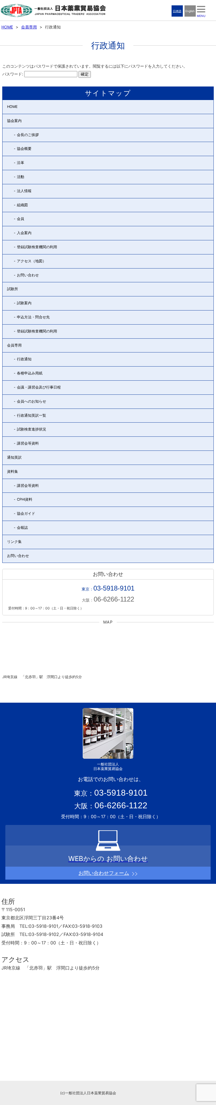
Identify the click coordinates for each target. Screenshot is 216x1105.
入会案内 (24, 233)
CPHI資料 (24, 499)
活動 (20, 177)
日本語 (177, 11)
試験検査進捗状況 (31, 429)
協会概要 (24, 149)
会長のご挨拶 (28, 135)
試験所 (12, 289)
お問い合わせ (28, 275)
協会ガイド (26, 513)
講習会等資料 (28, 443)
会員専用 (29, 27)
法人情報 (24, 191)
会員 (20, 219)
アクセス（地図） (31, 261)
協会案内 (14, 121)
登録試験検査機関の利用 (37, 247)
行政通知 (24, 359)
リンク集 (14, 542)
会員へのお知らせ (31, 401)
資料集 (12, 471)
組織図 (22, 205)
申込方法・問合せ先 (33, 317)
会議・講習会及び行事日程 (39, 387)
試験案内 (24, 303)
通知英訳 (14, 457)
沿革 (20, 163)
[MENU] (201, 9)
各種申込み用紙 (29, 373)
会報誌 (22, 527)
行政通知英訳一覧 (31, 415)
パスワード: (13, 74)
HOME (7, 27)
